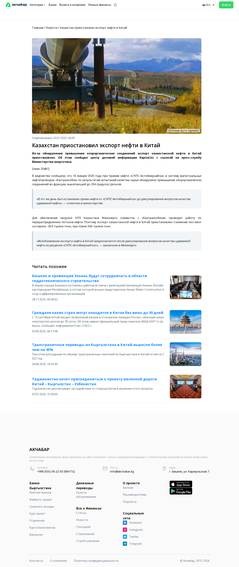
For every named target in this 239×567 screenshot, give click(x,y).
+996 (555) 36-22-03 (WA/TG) (56, 471)
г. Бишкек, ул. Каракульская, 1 (189, 471)
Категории (36, 4)
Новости (52, 28)
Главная (37, 28)
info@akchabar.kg (122, 471)
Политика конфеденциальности (96, 561)
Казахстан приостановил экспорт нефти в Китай (93, 28)
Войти (226, 5)
